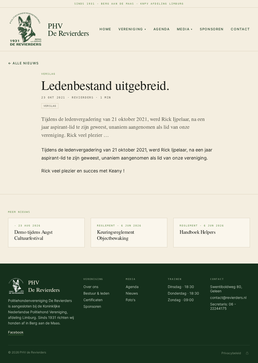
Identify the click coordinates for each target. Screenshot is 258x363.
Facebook (15, 332)
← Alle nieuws (23, 63)
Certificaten (93, 300)
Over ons (90, 286)
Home (105, 29)
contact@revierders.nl (228, 297)
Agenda (161, 29)
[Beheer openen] (247, 353)
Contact (240, 29)
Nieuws (132, 293)
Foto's (130, 300)
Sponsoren (212, 29)
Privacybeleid (231, 353)
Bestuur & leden (96, 293)
